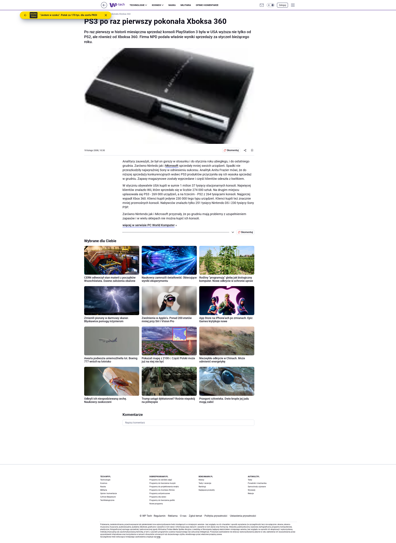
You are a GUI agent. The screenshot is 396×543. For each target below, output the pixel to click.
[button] (270, 5)
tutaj (158, 537)
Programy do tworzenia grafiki (162, 500)
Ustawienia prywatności (242, 515)
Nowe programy (156, 504)
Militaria (186, 5)
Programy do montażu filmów (162, 490)
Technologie (137, 5)
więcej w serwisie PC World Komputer (149, 225)
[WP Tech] (120, 5)
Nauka (172, 5)
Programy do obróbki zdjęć (160, 480)
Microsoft (171, 166)
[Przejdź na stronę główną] (104, 7)
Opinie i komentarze (207, 5)
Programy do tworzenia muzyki (162, 483)
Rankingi (202, 487)
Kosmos (156, 5)
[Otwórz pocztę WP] (261, 5)
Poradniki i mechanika (257, 483)
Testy (250, 480)
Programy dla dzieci (157, 497)
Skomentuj (233, 150)
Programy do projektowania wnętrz (164, 487)
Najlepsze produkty (207, 490)
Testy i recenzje (205, 483)
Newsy (201, 480)
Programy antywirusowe (159, 493)
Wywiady (251, 490)
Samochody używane (257, 487)
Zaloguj (282, 5)
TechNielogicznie (107, 500)
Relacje (251, 493)
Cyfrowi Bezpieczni (108, 497)
